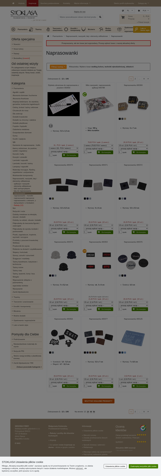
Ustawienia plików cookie (115, 466)
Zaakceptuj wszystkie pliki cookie (143, 466)
